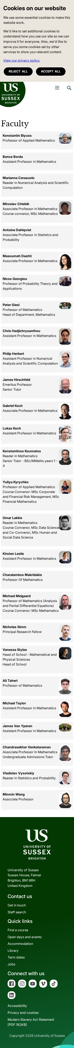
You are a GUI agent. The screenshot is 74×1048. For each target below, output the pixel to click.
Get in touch (17, 905)
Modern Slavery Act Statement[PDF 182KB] (31, 1022)
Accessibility (17, 1006)
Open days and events (25, 937)
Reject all (18, 71)
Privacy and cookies (23, 1013)
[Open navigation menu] (57, 87)
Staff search (17, 912)
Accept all (51, 71)
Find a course (18, 930)
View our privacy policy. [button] (21, 60)
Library (13, 951)
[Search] (69, 91)
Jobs (11, 964)
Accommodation (20, 944)
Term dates (16, 957)
